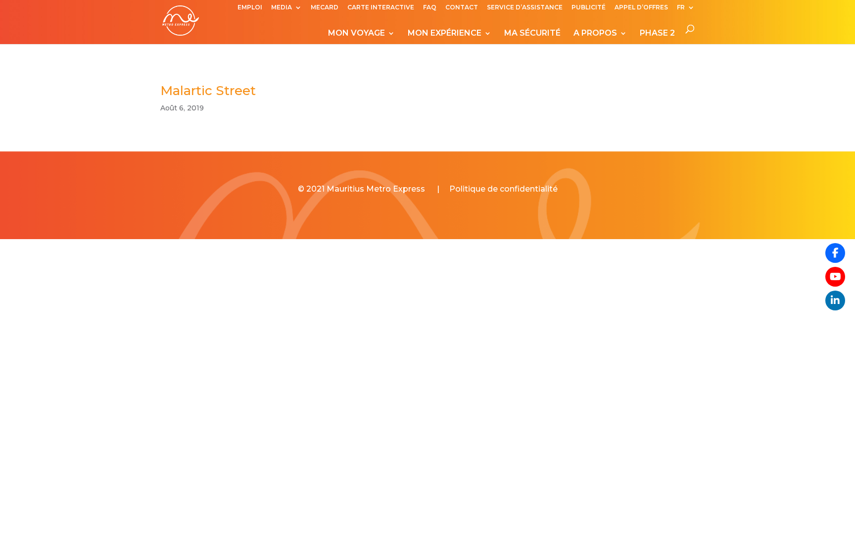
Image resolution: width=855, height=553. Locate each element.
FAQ (429, 7)
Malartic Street (208, 91)
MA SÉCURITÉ (532, 34)
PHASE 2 (657, 34)
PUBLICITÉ (588, 7)
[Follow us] (835, 253)
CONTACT (461, 7)
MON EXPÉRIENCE (444, 34)
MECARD (324, 7)
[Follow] (835, 277)
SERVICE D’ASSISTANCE (525, 7)
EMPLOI (250, 7)
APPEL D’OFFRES (641, 7)
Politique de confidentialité (503, 189)
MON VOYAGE (356, 34)
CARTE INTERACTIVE (380, 7)
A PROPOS (595, 34)
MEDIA (281, 7)
